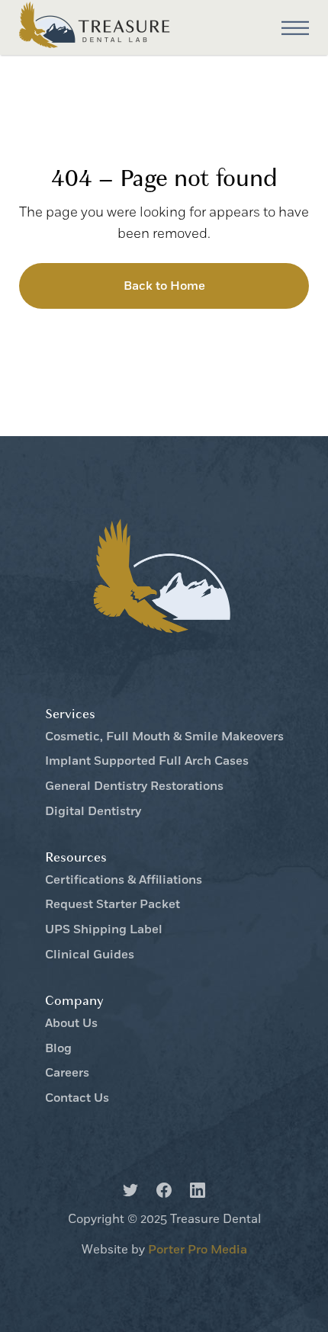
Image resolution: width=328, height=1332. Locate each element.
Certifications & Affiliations (123, 880)
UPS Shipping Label (103, 930)
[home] (95, 28)
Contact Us (77, 1098)
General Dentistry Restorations (134, 786)
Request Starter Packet (112, 905)
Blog (58, 1049)
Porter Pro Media (197, 1249)
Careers (67, 1073)
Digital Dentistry (93, 812)
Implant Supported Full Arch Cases (147, 761)
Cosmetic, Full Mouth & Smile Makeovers (164, 737)
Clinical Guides (89, 955)
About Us (71, 1024)
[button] (295, 28)
